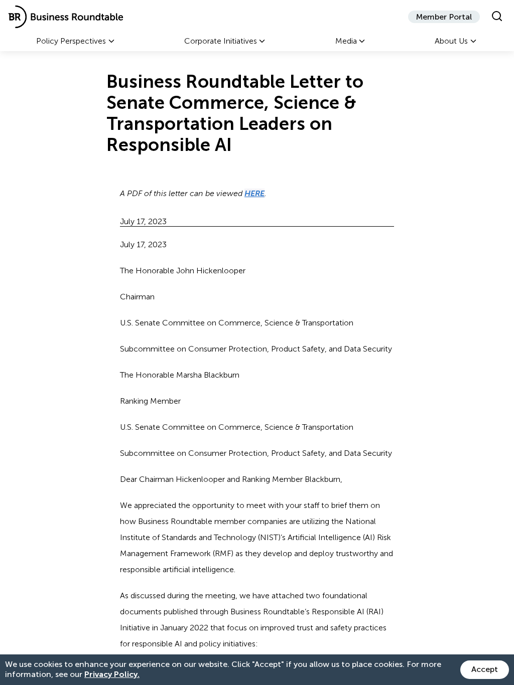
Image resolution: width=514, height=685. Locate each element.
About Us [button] (451, 41)
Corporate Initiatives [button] (220, 41)
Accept (484, 669)
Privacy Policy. (112, 674)
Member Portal (444, 17)
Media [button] (346, 41)
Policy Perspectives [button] (71, 41)
